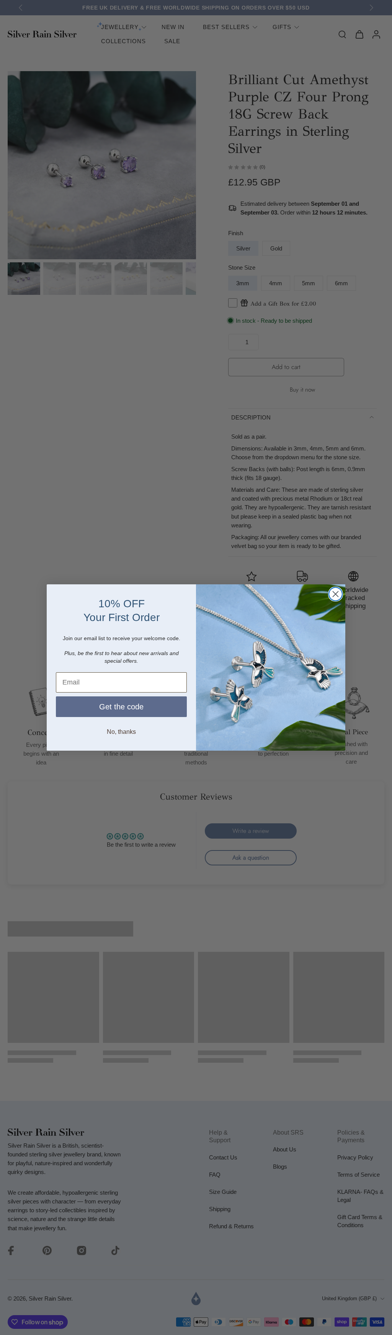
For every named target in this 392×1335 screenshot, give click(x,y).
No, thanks (121, 731)
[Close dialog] (335, 594)
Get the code (121, 706)
